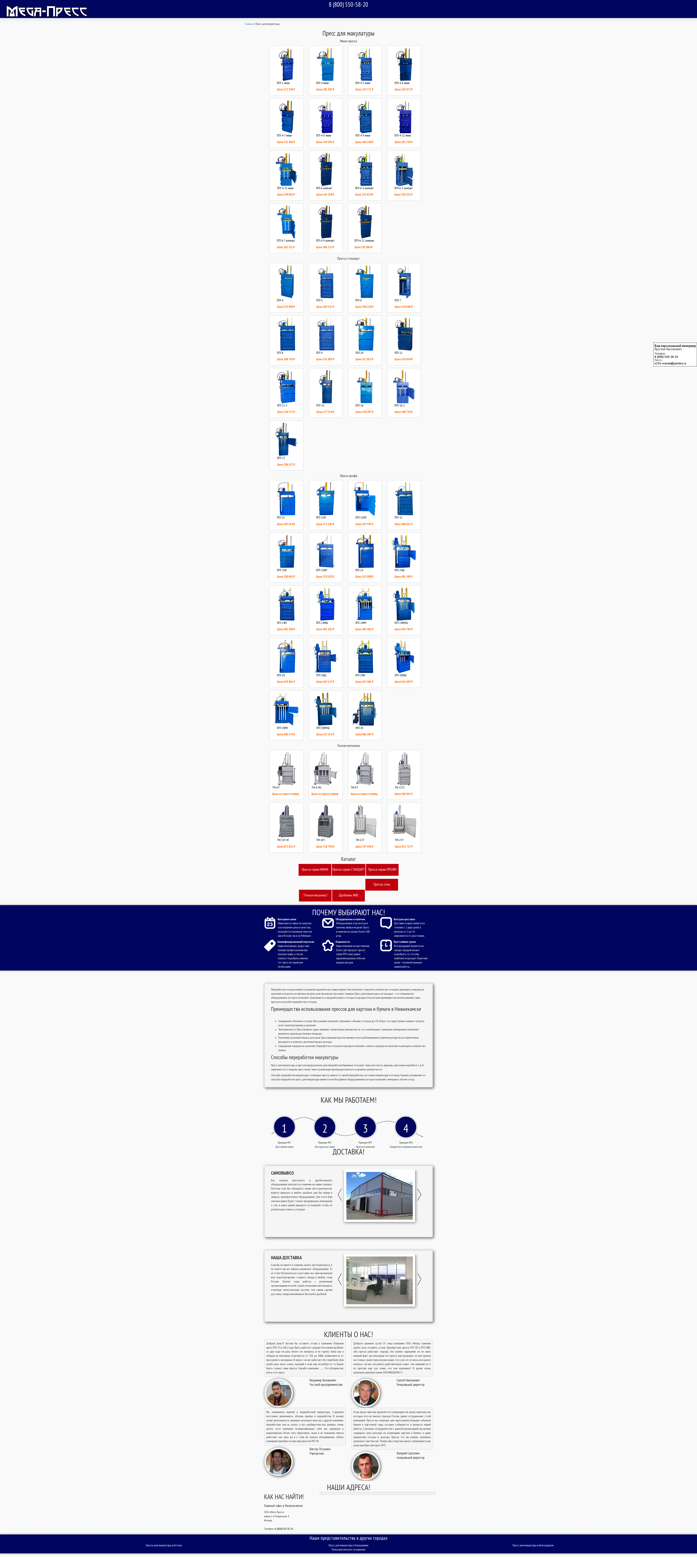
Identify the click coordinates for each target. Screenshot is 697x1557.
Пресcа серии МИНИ (315, 869)
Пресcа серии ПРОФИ (382, 869)
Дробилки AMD (348, 895)
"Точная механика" (315, 895)
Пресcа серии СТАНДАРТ (348, 869)
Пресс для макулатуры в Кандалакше (348, 1545)
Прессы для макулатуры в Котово (164, 1545)
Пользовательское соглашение (348, 1549)
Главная (249, 24)
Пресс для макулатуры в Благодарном (533, 1545)
